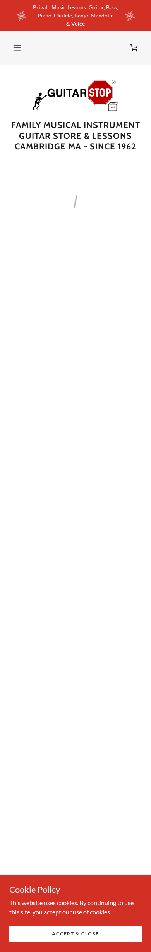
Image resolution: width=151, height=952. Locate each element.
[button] (17, 47)
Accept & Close (75, 933)
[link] (75, 95)
